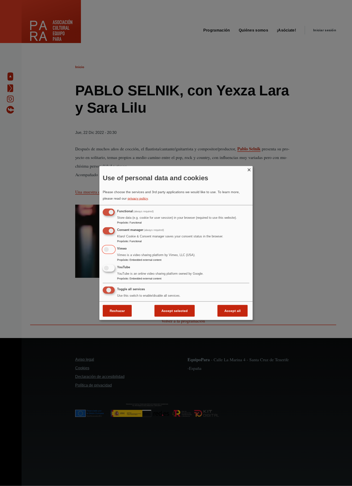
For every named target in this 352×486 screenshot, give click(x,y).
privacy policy (138, 198)
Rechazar (117, 311)
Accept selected (174, 311)
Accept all (232, 311)
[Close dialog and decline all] (249, 169)
